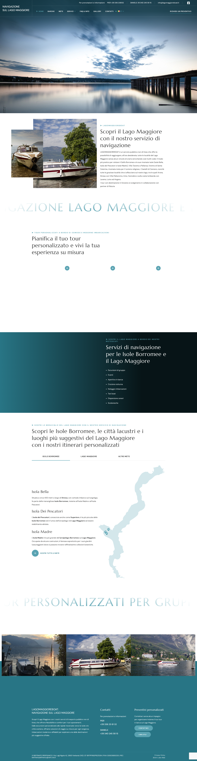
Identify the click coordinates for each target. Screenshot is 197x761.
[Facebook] (188, 3)
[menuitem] (121, 11)
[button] (92, 3)
